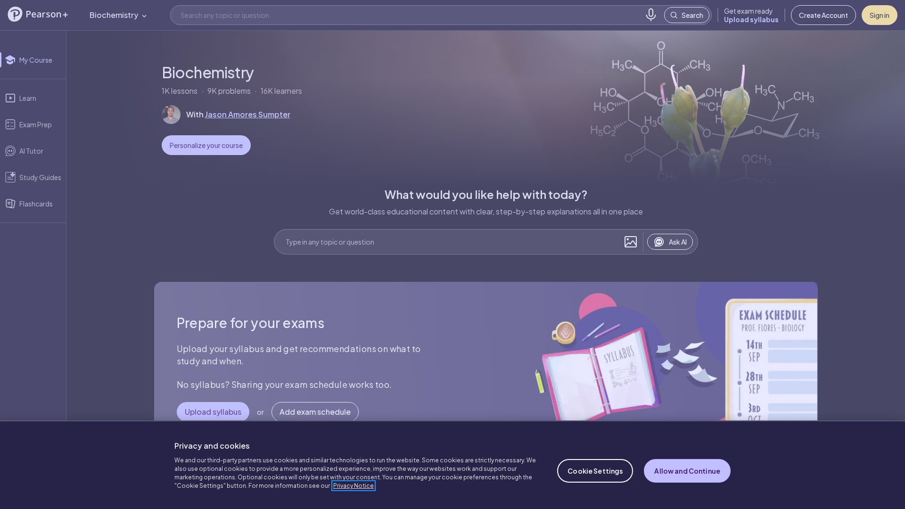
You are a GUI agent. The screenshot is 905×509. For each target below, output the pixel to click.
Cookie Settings (595, 471)
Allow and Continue (687, 471)
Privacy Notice (353, 485)
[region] (452, 464)
